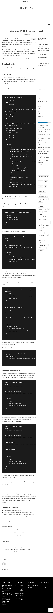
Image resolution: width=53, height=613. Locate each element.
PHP (39, 108)
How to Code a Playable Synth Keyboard (5, 603)
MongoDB (41, 214)
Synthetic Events (5, 496)
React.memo (41, 232)
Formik (46, 184)
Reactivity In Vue (41, 164)
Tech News (40, 113)
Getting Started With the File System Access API (7, 590)
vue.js (40, 242)
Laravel (39, 106)
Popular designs (45, 225)
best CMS (47, 173)
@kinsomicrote (5, 198)
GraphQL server (42, 204)
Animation (41, 173)
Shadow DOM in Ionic (25, 548)
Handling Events (7, 510)
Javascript (40, 103)
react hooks (41, 235)
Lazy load (46, 211)
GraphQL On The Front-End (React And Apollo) (7, 595)
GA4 (46, 186)
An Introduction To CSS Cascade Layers (7, 586)
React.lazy (41, 230)
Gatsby (40, 189)
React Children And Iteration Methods (6, 598)
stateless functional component (19, 347)
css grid (43, 178)
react (40, 227)
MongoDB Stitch (42, 216)
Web (44, 242)
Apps (39, 93)
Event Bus (41, 184)
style (47, 235)
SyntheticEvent (7, 512)
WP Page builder (42, 247)
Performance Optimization (41, 222)
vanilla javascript (42, 240)
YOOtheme (41, 250)
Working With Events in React (12, 521)
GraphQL (41, 201)
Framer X (41, 186)
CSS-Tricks (29, 521)
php (39, 225)
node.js (45, 219)
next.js (40, 219)
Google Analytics (42, 194)
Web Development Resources (26, 11)
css (8, 541)
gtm (48, 204)
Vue (49, 240)
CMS (39, 96)
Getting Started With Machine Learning (11, 549)
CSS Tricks (9, 538)
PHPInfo (26, 8)
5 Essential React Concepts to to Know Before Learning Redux (17, 514)
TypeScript (41, 237)
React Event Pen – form (12, 196)
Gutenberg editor (42, 209)
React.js (44, 227)
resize (33, 375)
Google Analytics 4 (43, 196)
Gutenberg (41, 206)
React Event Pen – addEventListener (15, 475)
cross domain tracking (43, 176)
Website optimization (43, 245)
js (48, 209)
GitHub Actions (42, 191)
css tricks (41, 181)
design (46, 181)
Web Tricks (40, 116)
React (39, 111)
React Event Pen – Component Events (15, 342)
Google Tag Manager (42, 101)
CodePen (13, 198)
